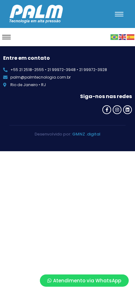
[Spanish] (131, 36)
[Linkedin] (127, 109)
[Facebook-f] (106, 109)
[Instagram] (117, 109)
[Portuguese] (115, 36)
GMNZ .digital (86, 134)
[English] (123, 36)
